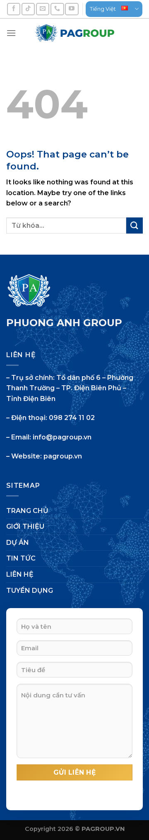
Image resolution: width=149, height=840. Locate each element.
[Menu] (11, 33)
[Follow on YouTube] (71, 9)
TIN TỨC (21, 558)
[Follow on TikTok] (28, 9)
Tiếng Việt (103, 9)
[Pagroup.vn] (74, 33)
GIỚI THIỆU (25, 526)
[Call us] (57, 9)
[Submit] (134, 225)
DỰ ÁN (17, 542)
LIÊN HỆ (20, 574)
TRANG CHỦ (27, 511)
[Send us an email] (42, 9)
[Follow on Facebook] (13, 9)
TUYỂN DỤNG (29, 590)
